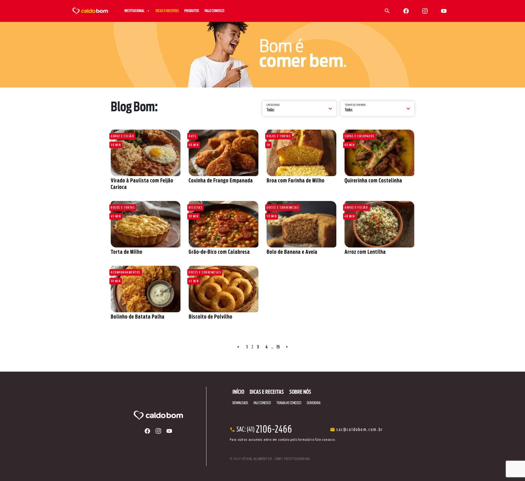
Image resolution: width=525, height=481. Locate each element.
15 (278, 347)
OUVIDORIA (313, 403)
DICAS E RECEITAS (167, 11)
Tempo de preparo (355, 105)
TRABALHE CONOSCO (288, 403)
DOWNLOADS (240, 403)
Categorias (273, 105)
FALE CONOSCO (214, 11)
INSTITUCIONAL (134, 11)
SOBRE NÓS (300, 392)
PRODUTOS (191, 11)
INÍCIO (238, 392)
